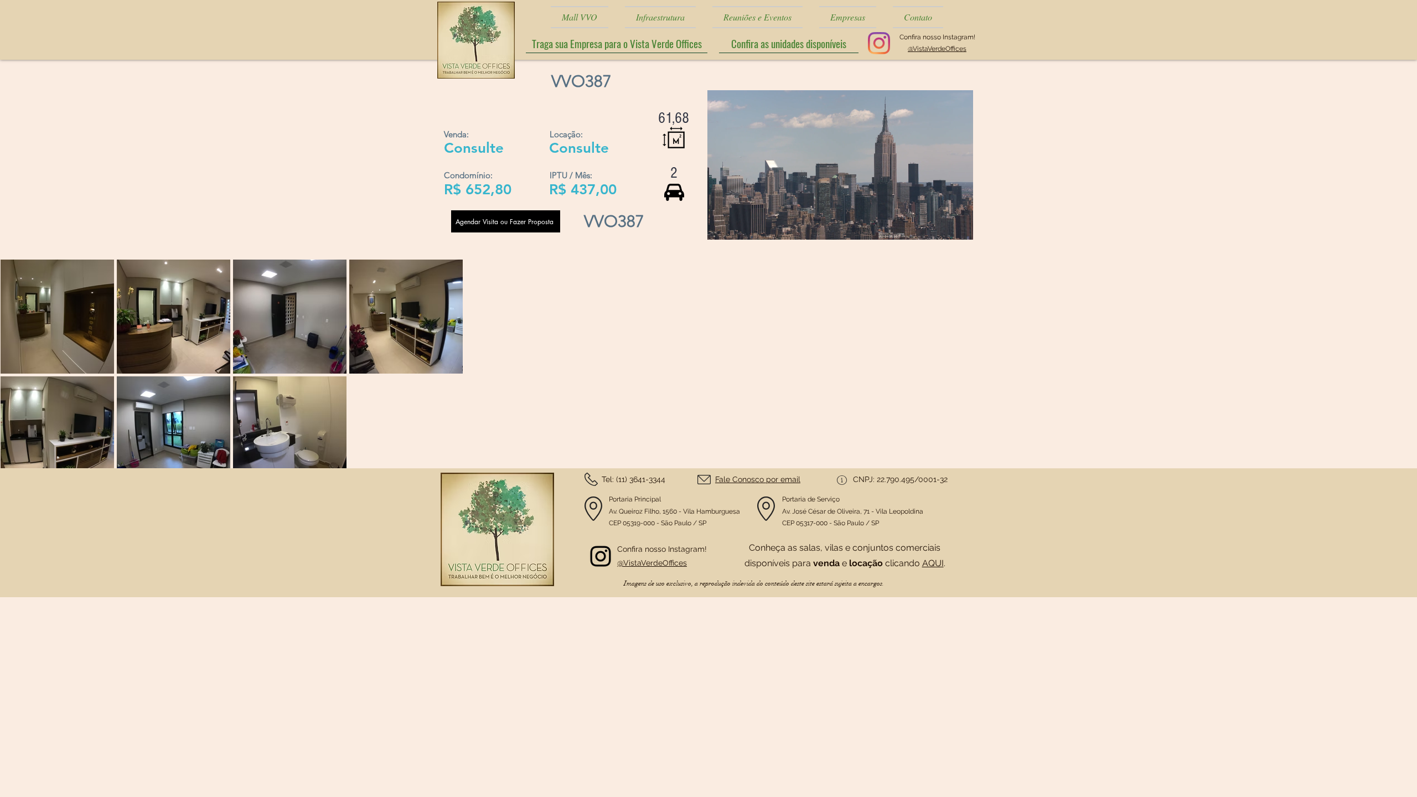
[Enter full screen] (958, 225)
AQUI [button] (933, 563)
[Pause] (722, 225)
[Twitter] (600, 556)
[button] (789, 43)
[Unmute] (740, 225)
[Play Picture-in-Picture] (939, 225)
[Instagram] (879, 43)
